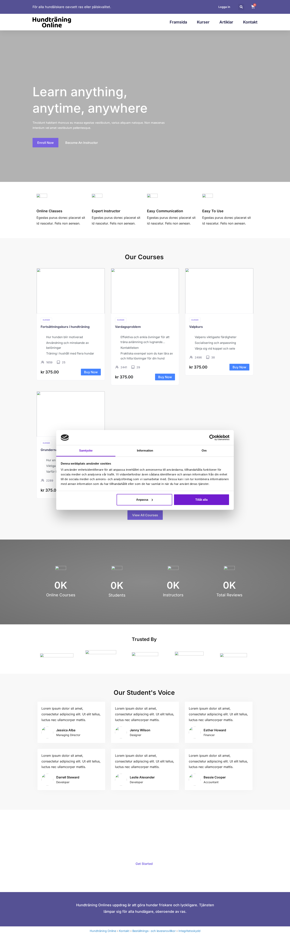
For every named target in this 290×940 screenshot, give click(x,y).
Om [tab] (204, 450)
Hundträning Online (103, 931)
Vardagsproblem (128, 327)
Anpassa (142, 499)
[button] (241, 7)
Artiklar (226, 22)
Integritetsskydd (189, 931)
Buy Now (91, 372)
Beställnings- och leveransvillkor (154, 931)
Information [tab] (145, 450)
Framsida (178, 22)
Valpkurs (196, 327)
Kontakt (250, 22)
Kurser (203, 22)
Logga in (224, 6)
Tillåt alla (201, 499)
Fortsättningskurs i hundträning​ (65, 327)
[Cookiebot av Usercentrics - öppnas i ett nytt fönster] (212, 438)
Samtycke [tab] (86, 450)
